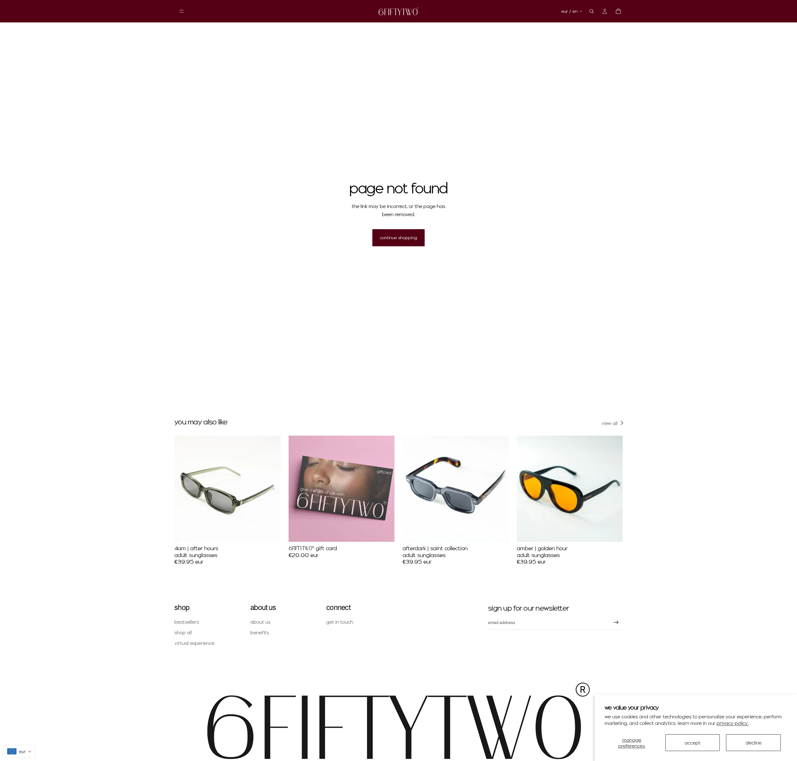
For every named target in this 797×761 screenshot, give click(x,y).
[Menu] (181, 11)
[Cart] (618, 11)
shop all (183, 632)
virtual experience (194, 643)
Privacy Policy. (733, 723)
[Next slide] (271, 489)
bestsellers (186, 622)
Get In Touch (339, 622)
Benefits (259, 632)
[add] (270, 532)
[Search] (591, 11)
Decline (754, 742)
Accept (692, 742)
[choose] (384, 532)
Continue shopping (398, 237)
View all (609, 423)
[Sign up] (616, 622)
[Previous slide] (183, 489)
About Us (260, 622)
